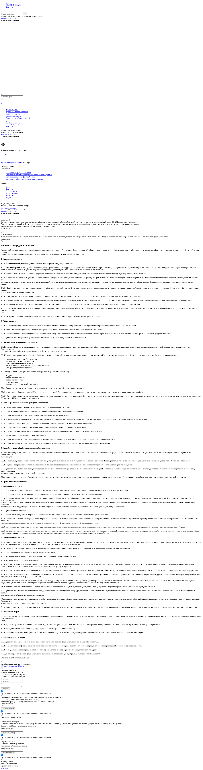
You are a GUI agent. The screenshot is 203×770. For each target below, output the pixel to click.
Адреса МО (10, 195)
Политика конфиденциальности (18, 173)
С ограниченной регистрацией (18, 118)
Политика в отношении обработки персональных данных (29, 175)
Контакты (10, 7)
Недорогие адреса (13, 114)
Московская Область (16, 666)
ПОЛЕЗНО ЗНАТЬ (13, 5)
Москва (4, 666)
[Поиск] (2, 99)
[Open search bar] (2, 94)
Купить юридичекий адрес (11, 162)
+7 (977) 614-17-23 (8, 18)
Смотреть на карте (8, 208)
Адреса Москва (12, 110)
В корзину (5, 768)
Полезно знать (11, 191)
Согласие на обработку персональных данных (24, 179)
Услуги (8, 198)
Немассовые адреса (13, 116)
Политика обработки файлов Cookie (20, 177)
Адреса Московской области (17, 112)
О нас (8, 3)
